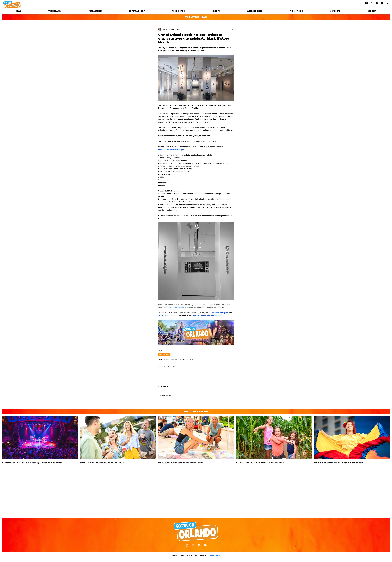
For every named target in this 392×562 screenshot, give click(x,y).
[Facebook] (376, 3)
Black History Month (164, 354)
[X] (371, 3)
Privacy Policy (215, 555)
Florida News (174, 359)
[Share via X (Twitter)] (164, 366)
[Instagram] (366, 3)
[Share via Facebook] (159, 366)
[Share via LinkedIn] (169, 366)
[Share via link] (174, 366)
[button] (55, 11)
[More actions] (232, 29)
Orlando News (163, 359)
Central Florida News (186, 359)
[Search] (387, 3)
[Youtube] (382, 3)
